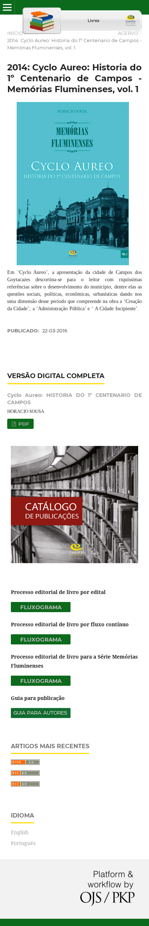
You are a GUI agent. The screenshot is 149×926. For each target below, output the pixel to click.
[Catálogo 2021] (74, 561)
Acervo (128, 33)
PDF (23, 424)
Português (23, 843)
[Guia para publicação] (41, 716)
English (20, 832)
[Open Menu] (7, 7)
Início (15, 33)
